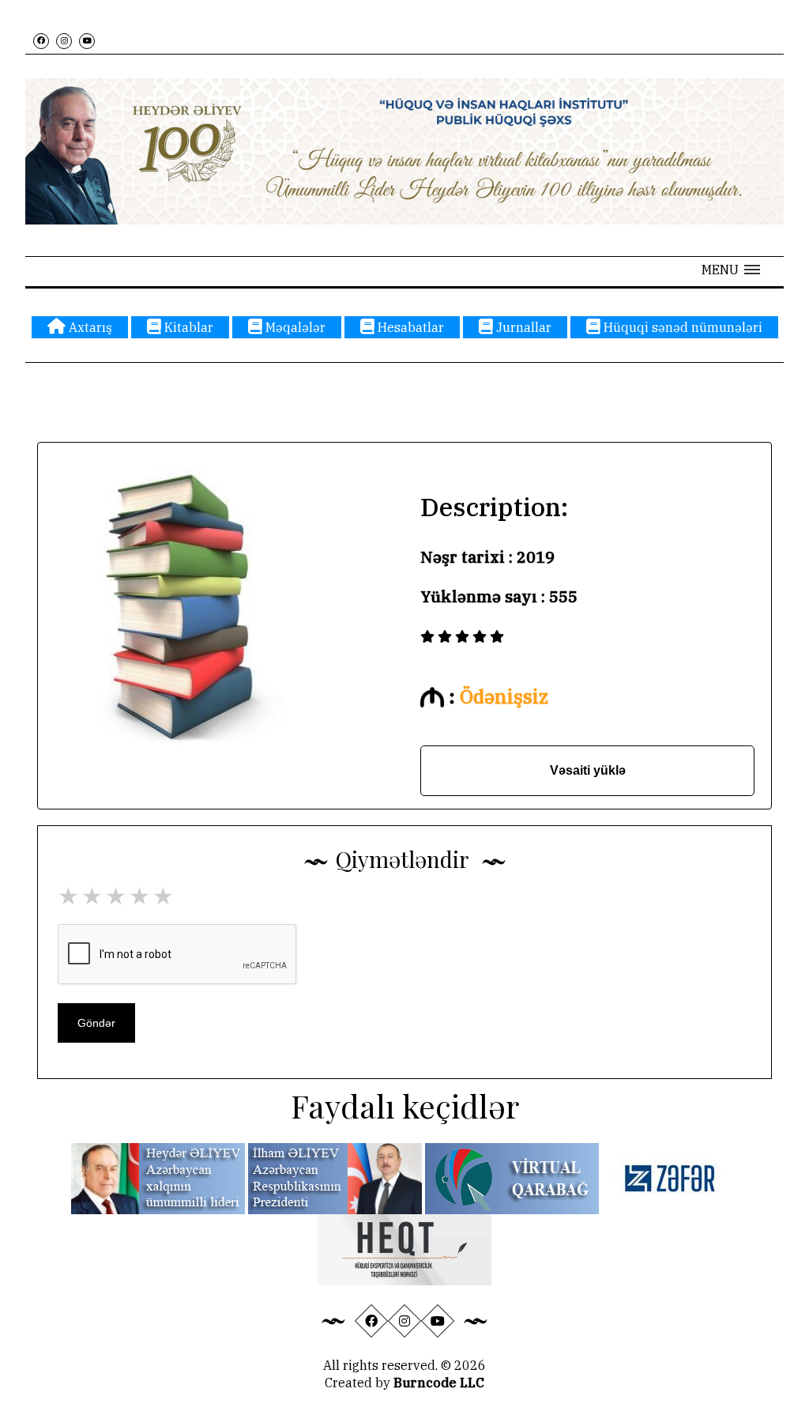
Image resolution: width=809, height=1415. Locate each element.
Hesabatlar (409, 327)
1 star (69, 895)
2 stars (93, 895)
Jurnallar (522, 327)
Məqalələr (293, 327)
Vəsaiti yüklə (588, 770)
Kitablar (187, 327)
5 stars (164, 895)
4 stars (140, 895)
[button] (731, 269)
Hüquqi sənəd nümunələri (681, 327)
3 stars (117, 895)
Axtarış (89, 327)
